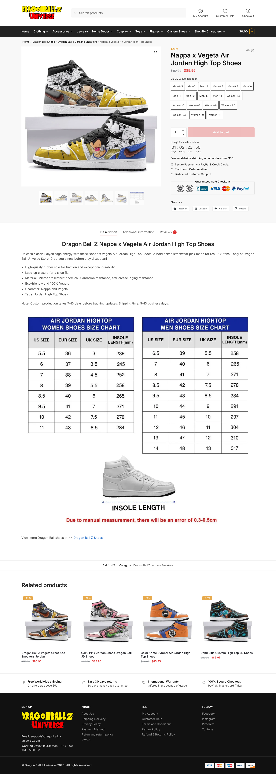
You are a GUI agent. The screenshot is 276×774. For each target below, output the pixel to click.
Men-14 (217, 95)
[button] (156, 52)
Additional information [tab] (138, 232)
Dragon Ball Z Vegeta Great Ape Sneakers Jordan (43, 654)
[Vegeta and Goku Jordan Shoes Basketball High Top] (253, 51)
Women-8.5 (228, 105)
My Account (200, 15)
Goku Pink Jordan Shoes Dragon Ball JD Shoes (106, 654)
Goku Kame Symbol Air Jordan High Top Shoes (165, 654)
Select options (48, 668)
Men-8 (204, 86)
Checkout (248, 15)
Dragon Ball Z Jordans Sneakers (77, 41)
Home (26, 41)
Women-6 (178, 105)
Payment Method (93, 729)
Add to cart (221, 132)
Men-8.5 (218, 86)
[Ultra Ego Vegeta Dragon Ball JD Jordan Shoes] (248, 51)
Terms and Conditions (156, 724)
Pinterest (208, 724)
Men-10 (247, 86)
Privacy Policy (91, 724)
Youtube (207, 729)
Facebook (208, 713)
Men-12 (190, 95)
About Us (88, 713)
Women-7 (194, 105)
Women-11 (214, 114)
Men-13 (203, 95)
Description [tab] (108, 232)
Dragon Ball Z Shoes (88, 538)
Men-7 (191, 86)
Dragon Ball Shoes (43, 41)
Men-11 (177, 95)
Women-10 (197, 114)
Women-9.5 (179, 114)
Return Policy (151, 729)
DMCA (86, 740)
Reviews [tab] (166, 232)
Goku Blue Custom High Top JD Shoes (227, 653)
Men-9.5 (233, 86)
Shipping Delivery (93, 719)
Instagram (208, 719)
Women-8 (211, 105)
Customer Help (225, 15)
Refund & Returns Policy (158, 734)
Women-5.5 (234, 95)
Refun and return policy (97, 734)
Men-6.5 (178, 86)
